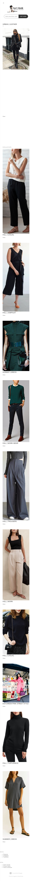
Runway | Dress (9, 372)
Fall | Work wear (10, 443)
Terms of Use (6, 864)
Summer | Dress (10, 839)
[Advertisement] (16, 94)
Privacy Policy (6, 866)
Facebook (5, 857)
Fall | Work (8, 601)
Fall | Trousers (10, 521)
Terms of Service (7, 867)
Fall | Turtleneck (10, 763)
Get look (23, 16)
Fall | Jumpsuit (9, 313)
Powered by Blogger (17, 873)
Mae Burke (20, 876)
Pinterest (5, 854)
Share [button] (4, 116)
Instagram (6, 855)
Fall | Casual (8, 235)
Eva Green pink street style (16, 704)
